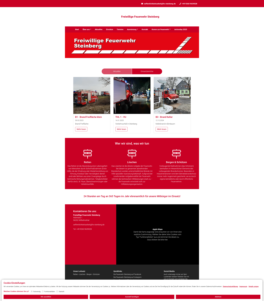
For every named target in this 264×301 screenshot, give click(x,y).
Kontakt (145, 29)
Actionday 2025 (180, 29)
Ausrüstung (131, 29)
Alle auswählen (46, 297)
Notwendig (37, 291)
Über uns (86, 29)
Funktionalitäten (49, 291)
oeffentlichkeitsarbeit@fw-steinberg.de (160, 4)
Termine (120, 29)
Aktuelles (98, 29)
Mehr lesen (81, 129)
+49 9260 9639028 (189, 4)
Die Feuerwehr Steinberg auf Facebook (127, 274)
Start (77, 29)
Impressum (243, 286)
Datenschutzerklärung (230, 286)
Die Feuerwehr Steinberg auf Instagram (127, 277)
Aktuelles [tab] (116, 71)
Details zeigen (254, 286)
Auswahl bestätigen (132, 297)
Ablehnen (218, 297)
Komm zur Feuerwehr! (160, 29)
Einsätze (109, 29)
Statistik (61, 291)
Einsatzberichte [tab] (147, 71)
